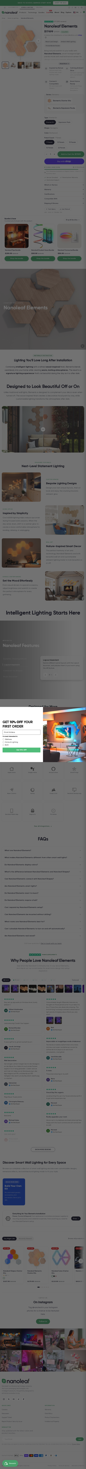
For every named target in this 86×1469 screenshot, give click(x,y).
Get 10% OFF (21, 750)
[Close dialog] (84, 709)
